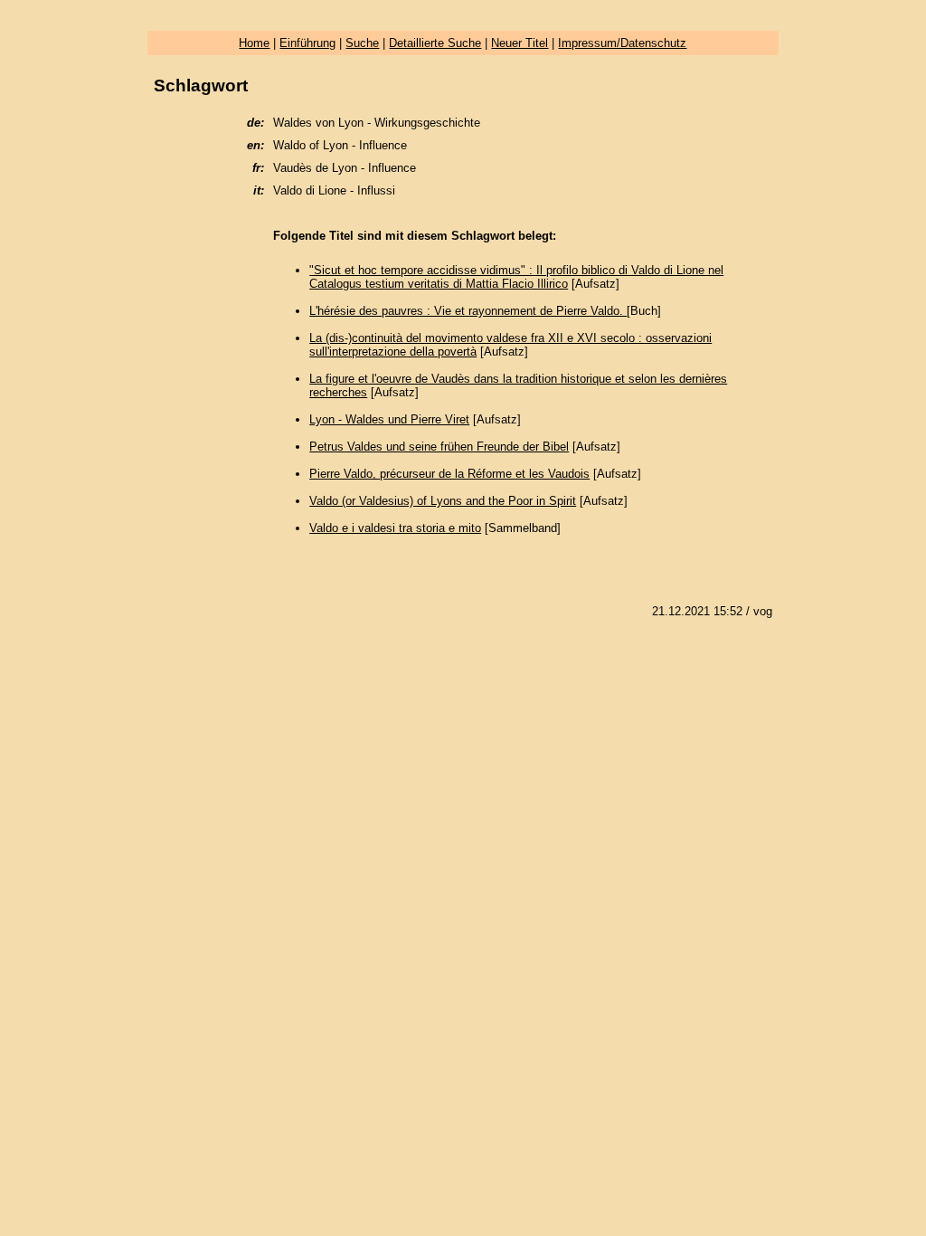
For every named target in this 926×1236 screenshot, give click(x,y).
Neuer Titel (519, 43)
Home (254, 43)
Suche (362, 43)
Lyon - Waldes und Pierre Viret (389, 419)
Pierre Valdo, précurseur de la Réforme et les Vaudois (449, 473)
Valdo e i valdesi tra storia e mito (395, 528)
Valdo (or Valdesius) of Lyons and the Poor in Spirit (442, 501)
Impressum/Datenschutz (622, 43)
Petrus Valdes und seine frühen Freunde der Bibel (439, 446)
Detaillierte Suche (435, 43)
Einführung (307, 43)
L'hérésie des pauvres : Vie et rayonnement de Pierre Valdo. (468, 311)
